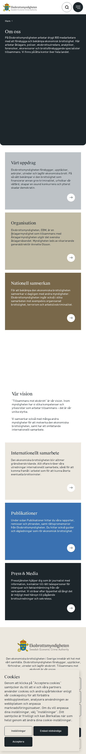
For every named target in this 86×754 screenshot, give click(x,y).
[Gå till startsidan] (20, 7)
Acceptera (18, 742)
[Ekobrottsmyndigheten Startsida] (43, 645)
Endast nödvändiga (50, 731)
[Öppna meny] (78, 7)
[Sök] (67, 7)
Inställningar (18, 731)
